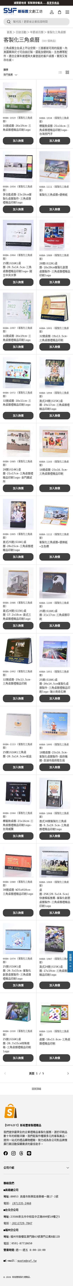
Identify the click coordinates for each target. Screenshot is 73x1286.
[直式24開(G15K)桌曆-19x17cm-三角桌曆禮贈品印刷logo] (54, 372)
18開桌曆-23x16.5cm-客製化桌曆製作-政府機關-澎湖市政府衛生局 (53, 756)
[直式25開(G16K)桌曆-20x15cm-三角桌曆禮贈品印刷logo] (18, 514)
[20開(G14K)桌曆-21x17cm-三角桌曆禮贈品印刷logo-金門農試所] (18, 441)
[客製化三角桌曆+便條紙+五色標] (54, 514)
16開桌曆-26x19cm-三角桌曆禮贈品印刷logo (17, 127)
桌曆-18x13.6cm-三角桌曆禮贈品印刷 (54, 1041)
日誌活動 (21, 32)
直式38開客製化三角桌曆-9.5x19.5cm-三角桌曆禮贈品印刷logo (54, 825)
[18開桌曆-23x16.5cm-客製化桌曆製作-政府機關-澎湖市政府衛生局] (54, 724)
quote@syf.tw (26, 1260)
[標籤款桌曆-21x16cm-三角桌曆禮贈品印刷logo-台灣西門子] (54, 97)
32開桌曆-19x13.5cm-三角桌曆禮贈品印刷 (53, 338)
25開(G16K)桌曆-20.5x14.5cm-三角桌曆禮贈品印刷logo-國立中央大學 (17, 269)
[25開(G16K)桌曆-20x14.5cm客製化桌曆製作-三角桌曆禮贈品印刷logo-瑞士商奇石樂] (54, 651)
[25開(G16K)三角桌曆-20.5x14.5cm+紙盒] (18, 724)
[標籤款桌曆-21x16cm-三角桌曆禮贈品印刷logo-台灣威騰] (18, 793)
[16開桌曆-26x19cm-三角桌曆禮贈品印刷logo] (18, 97)
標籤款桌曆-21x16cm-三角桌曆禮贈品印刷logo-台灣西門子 (54, 130)
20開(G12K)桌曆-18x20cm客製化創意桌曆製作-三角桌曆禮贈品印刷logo (54, 269)
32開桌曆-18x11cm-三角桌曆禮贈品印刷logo (17, 403)
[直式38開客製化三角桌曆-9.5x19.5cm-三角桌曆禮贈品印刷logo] (54, 793)
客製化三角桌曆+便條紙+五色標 (53, 544)
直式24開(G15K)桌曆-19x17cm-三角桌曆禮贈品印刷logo (54, 405)
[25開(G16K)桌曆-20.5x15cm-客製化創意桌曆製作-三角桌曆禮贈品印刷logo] (18, 938)
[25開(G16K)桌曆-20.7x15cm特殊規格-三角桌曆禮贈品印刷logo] (18, 1011)
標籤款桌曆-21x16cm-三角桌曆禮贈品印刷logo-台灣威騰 (18, 825)
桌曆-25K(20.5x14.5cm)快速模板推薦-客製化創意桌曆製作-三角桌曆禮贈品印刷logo (54, 898)
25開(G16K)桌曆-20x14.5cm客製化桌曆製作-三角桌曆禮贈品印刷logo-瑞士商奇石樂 (54, 686)
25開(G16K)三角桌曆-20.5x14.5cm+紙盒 (17, 754)
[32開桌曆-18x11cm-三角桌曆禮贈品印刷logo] (18, 372)
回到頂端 (36, 1089)
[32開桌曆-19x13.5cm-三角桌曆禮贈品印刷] (54, 308)
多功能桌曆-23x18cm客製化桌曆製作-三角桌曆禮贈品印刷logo (17, 198)
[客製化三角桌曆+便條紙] (54, 166)
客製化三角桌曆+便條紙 (53, 194)
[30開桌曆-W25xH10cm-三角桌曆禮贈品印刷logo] (18, 862)
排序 (6, 69)
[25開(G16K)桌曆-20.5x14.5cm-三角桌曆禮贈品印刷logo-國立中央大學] (18, 235)
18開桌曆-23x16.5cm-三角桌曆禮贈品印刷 (53, 471)
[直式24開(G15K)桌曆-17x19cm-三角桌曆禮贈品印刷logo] (54, 938)
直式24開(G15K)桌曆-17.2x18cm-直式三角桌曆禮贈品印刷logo (17, 614)
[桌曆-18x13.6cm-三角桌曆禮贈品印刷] (54, 1011)
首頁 (9, 32)
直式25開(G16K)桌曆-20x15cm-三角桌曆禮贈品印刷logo (18, 546)
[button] (59, 12)
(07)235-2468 (21, 1203)
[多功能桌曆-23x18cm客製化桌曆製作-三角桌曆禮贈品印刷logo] (18, 166)
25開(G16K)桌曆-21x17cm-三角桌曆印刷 (54, 615)
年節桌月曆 (36, 32)
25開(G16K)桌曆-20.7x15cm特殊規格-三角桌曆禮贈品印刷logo (17, 1045)
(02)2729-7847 (22, 1223)
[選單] (67, 12)
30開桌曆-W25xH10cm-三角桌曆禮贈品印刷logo (18, 892)
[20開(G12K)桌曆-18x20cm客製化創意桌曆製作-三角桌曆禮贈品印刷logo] (54, 235)
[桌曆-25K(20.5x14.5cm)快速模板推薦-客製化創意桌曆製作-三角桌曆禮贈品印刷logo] (54, 862)
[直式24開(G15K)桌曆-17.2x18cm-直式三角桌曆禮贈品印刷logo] (18, 582)
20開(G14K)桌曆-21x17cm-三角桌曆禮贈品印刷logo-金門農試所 (18, 475)
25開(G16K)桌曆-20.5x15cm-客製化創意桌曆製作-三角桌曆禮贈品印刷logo (17, 972)
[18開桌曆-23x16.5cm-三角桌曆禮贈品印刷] (54, 441)
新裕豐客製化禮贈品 (21, 1277)
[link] (15, 1073)
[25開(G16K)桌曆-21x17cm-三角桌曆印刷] (54, 582)
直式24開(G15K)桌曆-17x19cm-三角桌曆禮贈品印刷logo (54, 970)
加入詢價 (18, 140)
